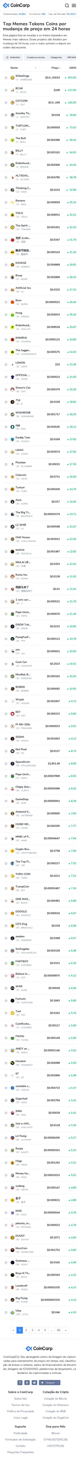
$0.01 (56, 589)
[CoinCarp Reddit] (34, 1382)
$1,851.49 (54, 763)
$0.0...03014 (52, 77)
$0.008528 (53, 327)
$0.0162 (55, 1013)
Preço (55, 68)
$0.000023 (53, 377)
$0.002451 (53, 227)
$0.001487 (53, 551)
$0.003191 (53, 152)
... (51, 1330)
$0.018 (56, 115)
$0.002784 (53, 1100)
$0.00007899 (52, 776)
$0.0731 (55, 477)
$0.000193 (53, 1275)
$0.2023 (55, 664)
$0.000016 (53, 913)
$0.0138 (55, 576)
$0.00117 (54, 1025)
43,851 (22, 14)
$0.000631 (53, 1200)
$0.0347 (55, 240)
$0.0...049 (54, 102)
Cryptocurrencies (36, 57)
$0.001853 (53, 738)
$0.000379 (53, 389)
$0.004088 (53, 1063)
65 (58, 1330)
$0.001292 (53, 1163)
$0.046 (56, 1312)
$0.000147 (53, 1187)
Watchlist (15, 57)
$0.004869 (53, 265)
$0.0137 (55, 751)
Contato (20, 1446)
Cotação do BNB (56, 1411)
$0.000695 (53, 813)
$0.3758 (55, 851)
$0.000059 (53, 127)
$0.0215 (55, 626)
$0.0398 (55, 938)
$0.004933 (53, 314)
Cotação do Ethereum (56, 1405)
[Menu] (74, 5)
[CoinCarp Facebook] (27, 1382)
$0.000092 (53, 689)
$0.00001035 (52, 1287)
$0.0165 (55, 1262)
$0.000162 (53, 676)
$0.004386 (53, 140)
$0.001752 (53, 1250)
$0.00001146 (52, 1050)
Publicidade (20, 1433)
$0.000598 (53, 526)
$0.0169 (55, 439)
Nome (14, 68)
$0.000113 (53, 639)
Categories (56, 57)
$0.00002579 (52, 514)
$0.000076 (53, 614)
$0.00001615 (52, 1175)
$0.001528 (53, 950)
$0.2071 (55, 1237)
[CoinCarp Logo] (17, 5)
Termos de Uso (20, 1405)
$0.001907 (53, 701)
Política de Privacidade (20, 1411)
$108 (57, 90)
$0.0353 (55, 564)
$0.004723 (53, 1088)
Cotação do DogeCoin (56, 1418)
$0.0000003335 (50, 1300)
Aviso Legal (20, 1418)
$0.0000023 (52, 726)
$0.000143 (53, 252)
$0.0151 (55, 963)
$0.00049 (54, 988)
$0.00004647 (52, 838)
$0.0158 (55, 402)
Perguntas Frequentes (20, 1452)
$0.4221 (55, 876)
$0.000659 (53, 202)
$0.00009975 (52, 975)
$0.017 (56, 501)
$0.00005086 (52, 788)
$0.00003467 (52, 888)
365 (43, 14)
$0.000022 (53, 1225)
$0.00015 (54, 464)
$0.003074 (53, 452)
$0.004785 (53, 177)
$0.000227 (53, 863)
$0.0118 (55, 1125)
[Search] (67, 5)
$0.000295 (53, 826)
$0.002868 (53, 277)
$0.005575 (53, 352)
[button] (49, 1382)
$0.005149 (53, 1038)
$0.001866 (53, 1075)
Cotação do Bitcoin (55, 1399)
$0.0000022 (52, 302)
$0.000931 (53, 651)
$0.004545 (53, 427)
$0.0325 (55, 289)
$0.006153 (53, 714)
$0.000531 (53, 601)
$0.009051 (53, 215)
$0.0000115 (52, 339)
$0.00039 (54, 1113)
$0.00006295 (52, 1138)
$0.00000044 (52, 1212)
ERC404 (71, 57)
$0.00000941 (52, 801)
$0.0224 (55, 190)
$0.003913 (53, 539)
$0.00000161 (52, 1150)
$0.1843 (55, 1000)
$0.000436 (53, 489)
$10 (57, 364)
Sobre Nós (20, 1399)
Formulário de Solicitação (20, 1439)
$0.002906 (53, 165)
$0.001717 (53, 414)
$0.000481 (53, 901)
